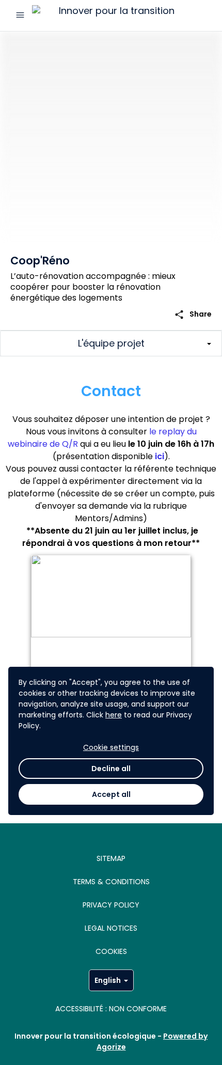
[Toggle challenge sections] (111, 343)
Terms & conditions (111, 881)
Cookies (111, 951)
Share (193, 314)
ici (159, 456)
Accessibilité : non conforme (111, 1009)
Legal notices (111, 928)
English (107, 980)
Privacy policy (111, 905)
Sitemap (111, 858)
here (113, 715)
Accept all (111, 794)
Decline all (111, 768)
